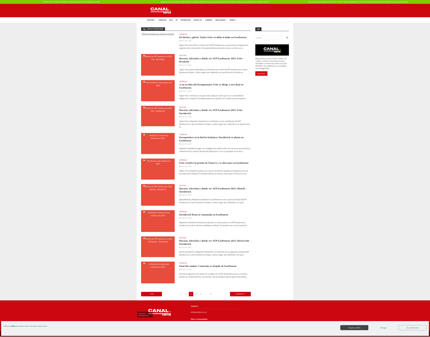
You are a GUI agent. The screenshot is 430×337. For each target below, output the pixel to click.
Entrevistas (186, 20)
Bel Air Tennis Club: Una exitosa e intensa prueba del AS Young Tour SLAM (72, 2)
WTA (171, 20)
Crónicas (162, 20)
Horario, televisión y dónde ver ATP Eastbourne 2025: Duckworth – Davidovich (215, 242)
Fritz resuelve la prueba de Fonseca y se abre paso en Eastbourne (213, 162)
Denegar (383, 328)
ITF (177, 20)
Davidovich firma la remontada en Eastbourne (203, 214)
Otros (232, 20)
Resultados (220, 20)
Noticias (150, 20)
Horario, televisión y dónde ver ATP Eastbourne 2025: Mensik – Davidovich (213, 190)
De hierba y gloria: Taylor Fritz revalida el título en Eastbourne (212, 37)
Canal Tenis (261, 73)
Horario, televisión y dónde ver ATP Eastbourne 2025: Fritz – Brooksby (211, 60)
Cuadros (208, 20)
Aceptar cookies (354, 328)
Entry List (198, 20)
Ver (152, 294)
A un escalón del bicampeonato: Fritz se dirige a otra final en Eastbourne (211, 86)
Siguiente (240, 294)
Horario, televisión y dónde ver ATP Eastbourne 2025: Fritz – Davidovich (211, 112)
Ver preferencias (412, 328)
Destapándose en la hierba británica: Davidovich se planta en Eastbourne (211, 139)
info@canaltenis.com (199, 312)
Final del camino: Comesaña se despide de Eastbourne (207, 266)
